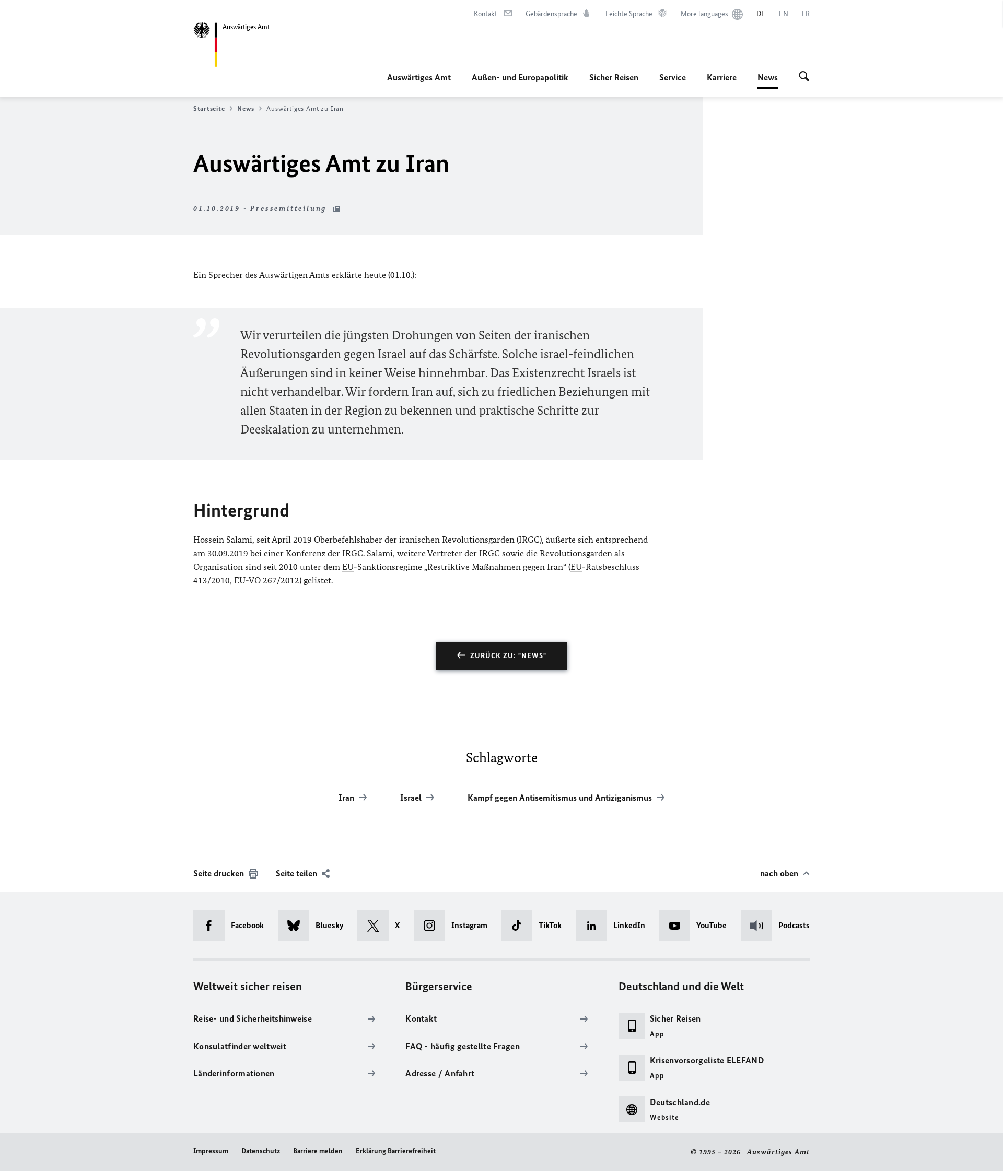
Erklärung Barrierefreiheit (396, 1150)
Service (672, 77)
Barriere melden (318, 1150)
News (767, 80)
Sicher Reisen (613, 77)
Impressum (210, 1150)
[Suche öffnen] (804, 77)
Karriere (722, 77)
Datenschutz (260, 1150)
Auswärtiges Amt (419, 77)
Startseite (209, 108)
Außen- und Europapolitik (520, 77)
